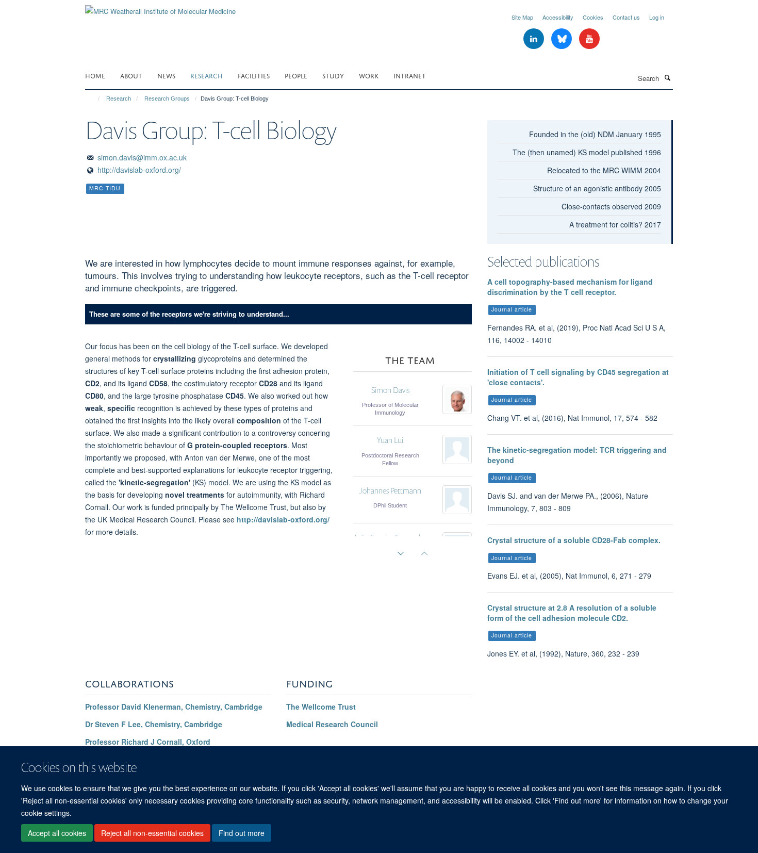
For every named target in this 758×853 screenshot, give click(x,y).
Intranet (409, 75)
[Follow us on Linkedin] (534, 39)
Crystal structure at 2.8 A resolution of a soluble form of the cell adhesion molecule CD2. (571, 612)
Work (368, 75)
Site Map (522, 17)
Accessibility (557, 17)
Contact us (626, 17)
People (296, 75)
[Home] (94, 98)
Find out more (242, 833)
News (166, 75)
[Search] (667, 77)
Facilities (254, 75)
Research (206, 75)
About (131, 75)
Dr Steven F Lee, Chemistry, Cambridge (153, 724)
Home (95, 75)
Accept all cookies (57, 833)
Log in (656, 17)
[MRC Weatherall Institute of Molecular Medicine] (160, 7)
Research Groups (167, 98)
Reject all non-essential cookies (152, 833)
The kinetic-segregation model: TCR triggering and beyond (577, 455)
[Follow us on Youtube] (589, 39)
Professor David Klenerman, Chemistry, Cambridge (173, 706)
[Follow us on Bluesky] (562, 39)
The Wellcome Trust (321, 706)
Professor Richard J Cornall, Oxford (147, 741)
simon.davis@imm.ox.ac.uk (142, 157)
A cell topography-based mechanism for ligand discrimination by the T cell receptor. (570, 286)
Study (333, 75)
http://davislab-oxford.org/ (139, 170)
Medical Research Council (332, 724)
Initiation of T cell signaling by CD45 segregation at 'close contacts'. (578, 377)
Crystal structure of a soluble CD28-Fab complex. (574, 540)
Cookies (593, 17)
